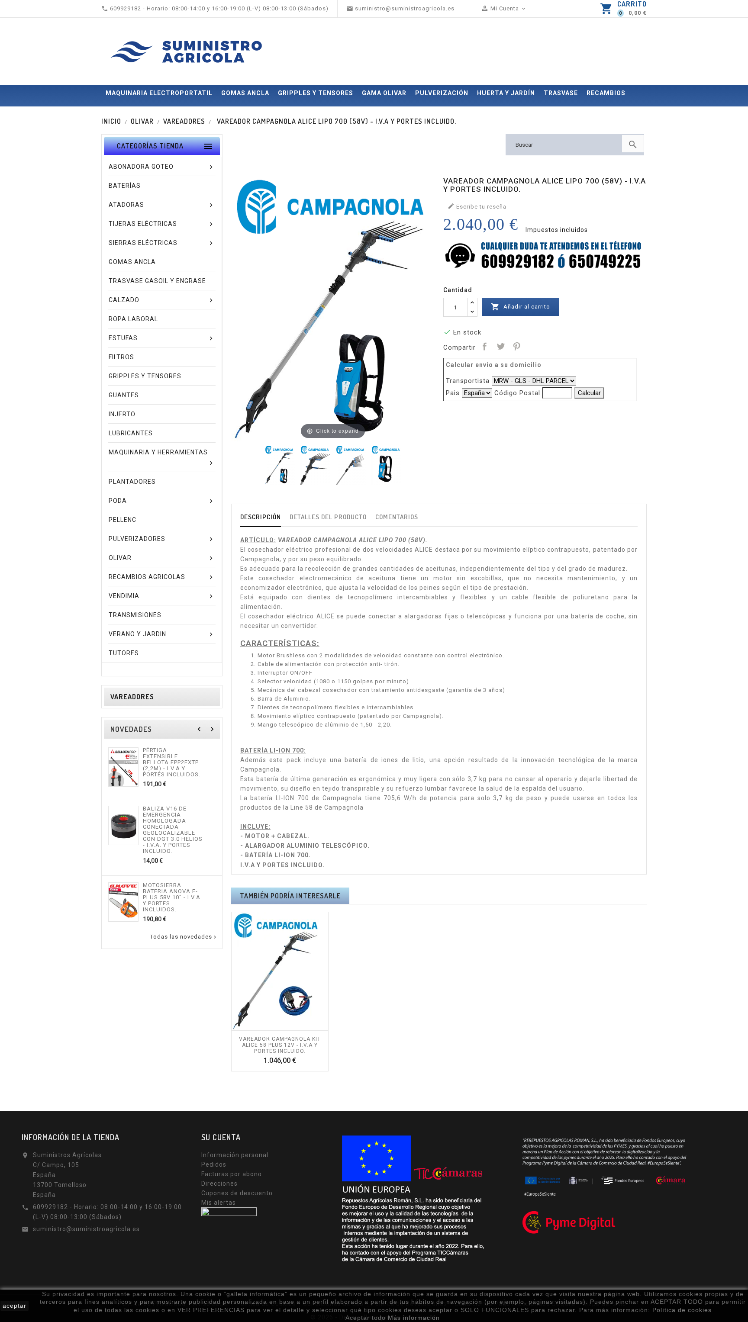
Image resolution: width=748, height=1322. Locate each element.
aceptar (14, 1305)
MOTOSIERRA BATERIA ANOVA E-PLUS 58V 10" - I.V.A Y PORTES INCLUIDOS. (171, 897)
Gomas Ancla (245, 93)
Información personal (234, 1155)
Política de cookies (682, 1309)
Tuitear (500, 346)
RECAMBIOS (606, 93)
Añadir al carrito (520, 306)
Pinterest (516, 346)
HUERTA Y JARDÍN (506, 93)
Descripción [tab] (260, 517)
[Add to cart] (270, 1026)
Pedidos (213, 1164)
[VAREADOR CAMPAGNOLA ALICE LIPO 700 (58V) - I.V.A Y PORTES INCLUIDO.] (279, 465)
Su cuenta (221, 1137)
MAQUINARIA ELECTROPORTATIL (159, 93)
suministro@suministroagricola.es (86, 1229)
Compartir (484, 346)
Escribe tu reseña (477, 206)
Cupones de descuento (237, 1193)
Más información (414, 1317)
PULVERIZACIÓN (441, 93)
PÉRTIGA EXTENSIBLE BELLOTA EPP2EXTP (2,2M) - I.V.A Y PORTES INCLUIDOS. (171, 762)
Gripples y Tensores (315, 93)
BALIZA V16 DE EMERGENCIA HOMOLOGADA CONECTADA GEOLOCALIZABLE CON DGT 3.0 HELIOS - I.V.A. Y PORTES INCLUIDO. (173, 830)
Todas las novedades (184, 937)
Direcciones (219, 1183)
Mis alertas (218, 1202)
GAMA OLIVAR (384, 93)
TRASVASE (561, 93)
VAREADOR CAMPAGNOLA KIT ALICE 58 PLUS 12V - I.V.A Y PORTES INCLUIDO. (280, 1045)
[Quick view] (289, 1026)
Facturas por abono (231, 1174)
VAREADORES (132, 696)
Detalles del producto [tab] (328, 517)
